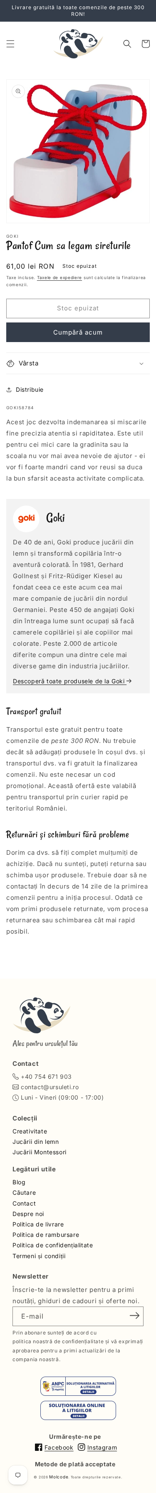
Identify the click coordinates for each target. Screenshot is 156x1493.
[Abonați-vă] (134, 1316)
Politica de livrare (38, 1224)
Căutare (24, 1192)
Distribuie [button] (30, 389)
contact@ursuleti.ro (50, 1086)
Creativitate (29, 1131)
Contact (24, 1203)
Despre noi (28, 1213)
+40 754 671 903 (46, 1076)
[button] (10, 44)
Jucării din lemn (35, 1141)
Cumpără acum (78, 332)
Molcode (58, 1476)
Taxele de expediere (59, 277)
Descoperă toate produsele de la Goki (69, 681)
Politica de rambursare (45, 1234)
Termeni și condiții (38, 1255)
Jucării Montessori (39, 1152)
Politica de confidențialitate (52, 1245)
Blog (18, 1182)
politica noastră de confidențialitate (58, 1341)
